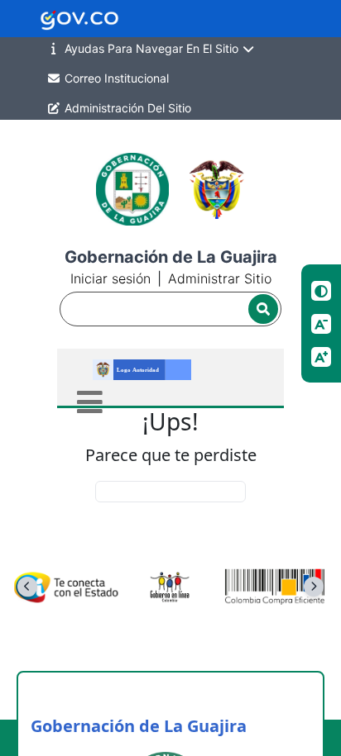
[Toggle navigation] (90, 402)
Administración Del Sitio (126, 108)
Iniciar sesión (110, 278)
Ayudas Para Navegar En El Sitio (151, 48)
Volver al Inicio (170, 491)
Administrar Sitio (219, 278)
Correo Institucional (115, 78)
